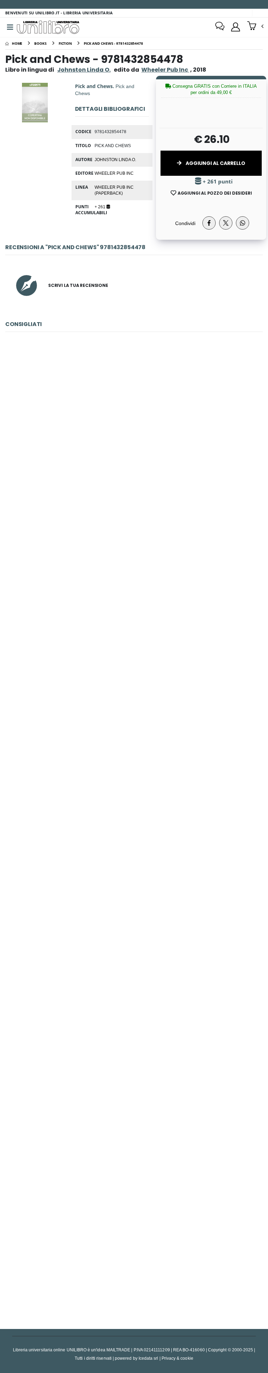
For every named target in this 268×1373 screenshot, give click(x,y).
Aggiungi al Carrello (215, 163)
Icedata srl (148, 1358)
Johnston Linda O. (84, 70)
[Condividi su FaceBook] (209, 223)
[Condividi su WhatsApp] (242, 223)
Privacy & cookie (177, 1358)
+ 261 (100, 206)
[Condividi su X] (225, 223)
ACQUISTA (137, 483)
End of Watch (134, 433)
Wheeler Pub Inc (114, 173)
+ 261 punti (217, 181)
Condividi (185, 223)
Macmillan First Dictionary (134, 596)
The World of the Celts (134, 921)
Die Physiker (134, 759)
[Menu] (10, 27)
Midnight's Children (134, 1084)
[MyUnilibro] (235, 27)
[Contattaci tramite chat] (219, 27)
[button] (255, 26)
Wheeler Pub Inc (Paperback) (114, 190)
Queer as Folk (134, 1247)
